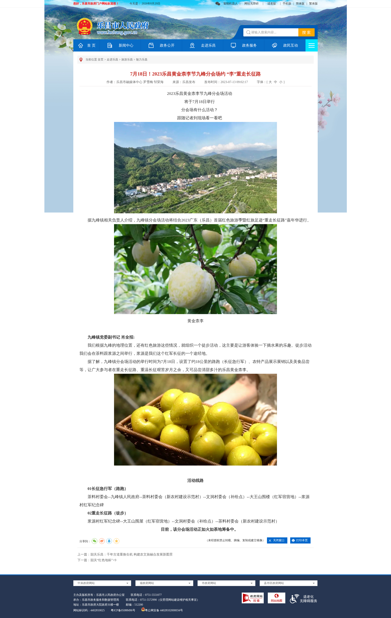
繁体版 (313, 3)
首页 (100, 59)
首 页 (91, 45)
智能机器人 (230, 3)
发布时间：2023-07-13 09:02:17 (226, 82)
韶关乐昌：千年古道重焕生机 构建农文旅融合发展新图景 (131, 554)
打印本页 (302, 540)
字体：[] (270, 82)
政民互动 (290, 45)
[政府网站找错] (253, 599)
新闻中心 (126, 45)
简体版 (300, 3)
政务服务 (249, 45)
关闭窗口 (278, 540)
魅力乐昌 (141, 59)
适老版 (271, 3)
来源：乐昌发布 (183, 82)
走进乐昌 (208, 45)
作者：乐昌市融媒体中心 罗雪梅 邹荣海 (135, 82)
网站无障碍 (251, 3)
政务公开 (167, 45)
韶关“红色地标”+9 (103, 560)
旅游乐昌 (127, 59)
